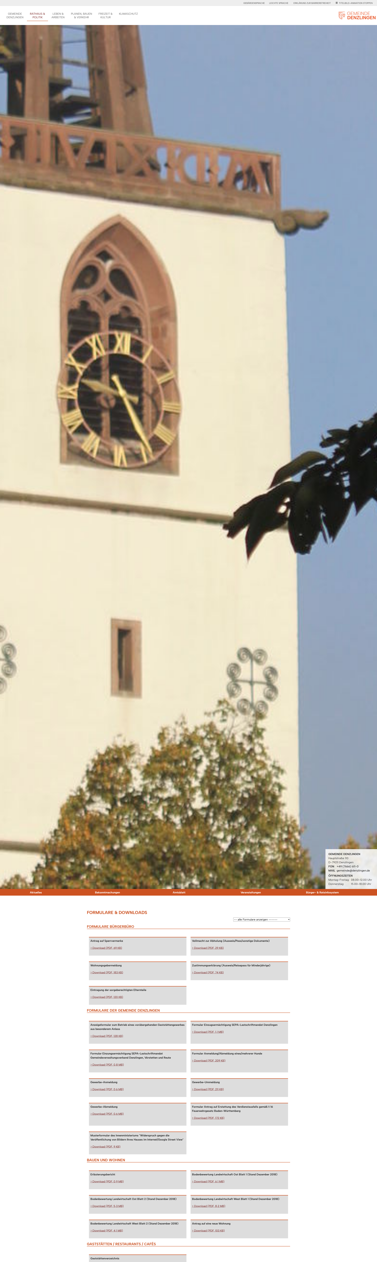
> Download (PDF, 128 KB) (106, 1036)
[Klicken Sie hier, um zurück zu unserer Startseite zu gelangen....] (357, 17)
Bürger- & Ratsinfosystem (322, 892)
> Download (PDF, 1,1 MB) (208, 1032)
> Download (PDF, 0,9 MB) (107, 1181)
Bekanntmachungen (107, 892)
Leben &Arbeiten (58, 15)
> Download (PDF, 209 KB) (208, 1060)
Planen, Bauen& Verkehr (81, 15)
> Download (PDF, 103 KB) (208, 1230)
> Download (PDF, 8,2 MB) (208, 1206)
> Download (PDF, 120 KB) (106, 997)
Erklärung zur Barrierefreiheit (312, 3)
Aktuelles (36, 892)
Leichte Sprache (278, 3)
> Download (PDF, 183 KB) (106, 972)
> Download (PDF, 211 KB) (208, 1089)
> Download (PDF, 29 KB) (208, 948)
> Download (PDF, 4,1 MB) (106, 1230)
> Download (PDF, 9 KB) (105, 1146)
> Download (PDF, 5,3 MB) (107, 1206)
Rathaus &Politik (37, 15)
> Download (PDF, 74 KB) (208, 972)
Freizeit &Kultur (106, 15)
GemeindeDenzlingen (14, 15)
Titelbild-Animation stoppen (356, 3)
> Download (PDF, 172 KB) (208, 1118)
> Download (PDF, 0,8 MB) (107, 1064)
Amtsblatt (179, 892)
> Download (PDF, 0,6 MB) (107, 1089)
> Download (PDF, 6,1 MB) (208, 1181)
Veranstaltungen (251, 892)
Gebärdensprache (254, 3)
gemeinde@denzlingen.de (353, 870)
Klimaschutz (128, 13)
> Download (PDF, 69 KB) (106, 948)
